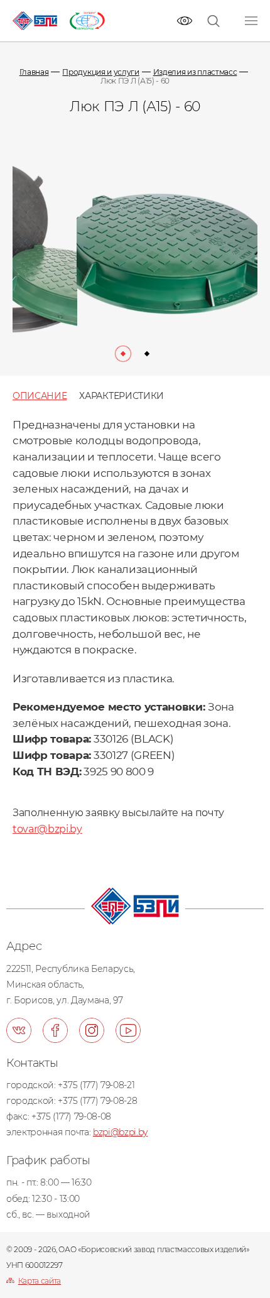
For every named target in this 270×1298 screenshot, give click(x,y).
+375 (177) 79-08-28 (97, 1100)
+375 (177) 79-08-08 (71, 1116)
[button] (123, 353)
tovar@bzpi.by (47, 829)
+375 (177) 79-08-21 (96, 1085)
